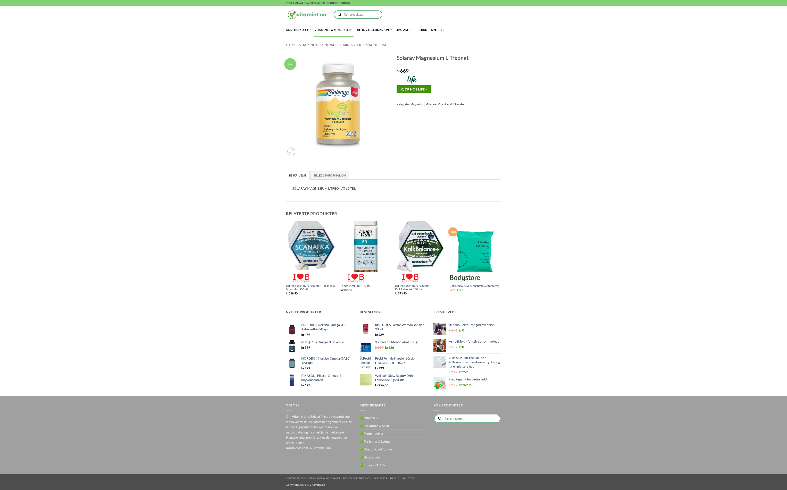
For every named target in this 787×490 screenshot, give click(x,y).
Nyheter (438, 30)
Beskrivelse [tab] (297, 175)
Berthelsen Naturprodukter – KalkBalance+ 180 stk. (413, 287)
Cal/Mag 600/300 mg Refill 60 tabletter (474, 285)
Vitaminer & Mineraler (332, 30)
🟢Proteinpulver (371, 433)
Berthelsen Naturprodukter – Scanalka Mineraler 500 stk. (310, 287)
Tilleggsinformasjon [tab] (330, 175)
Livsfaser (403, 30)
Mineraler (352, 45)
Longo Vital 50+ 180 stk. (355, 285)
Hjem (290, 45)
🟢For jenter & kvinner (376, 441)
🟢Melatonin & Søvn (374, 426)
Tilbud (422, 30)
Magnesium (376, 45)
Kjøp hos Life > (414, 89)
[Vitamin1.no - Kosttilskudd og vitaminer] (306, 14)
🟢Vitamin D (369, 418)
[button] (291, 151)
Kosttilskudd (297, 30)
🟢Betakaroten (370, 457)
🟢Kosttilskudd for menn (377, 449)
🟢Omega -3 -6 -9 (372, 465)
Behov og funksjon (373, 30)
